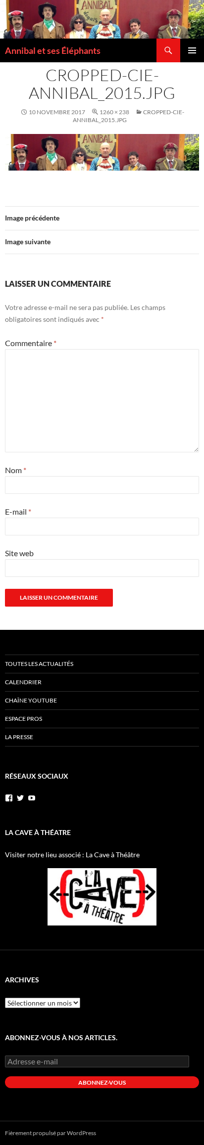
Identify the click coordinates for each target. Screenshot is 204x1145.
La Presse (19, 737)
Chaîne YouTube (31, 700)
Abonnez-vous (102, 1082)
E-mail (18, 511)
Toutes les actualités (39, 663)
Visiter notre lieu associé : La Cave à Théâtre (72, 854)
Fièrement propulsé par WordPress (50, 1133)
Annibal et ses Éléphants (53, 50)
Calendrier (23, 682)
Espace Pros (23, 718)
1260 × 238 (114, 112)
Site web (19, 553)
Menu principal (192, 50)
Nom (15, 470)
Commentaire (30, 343)
